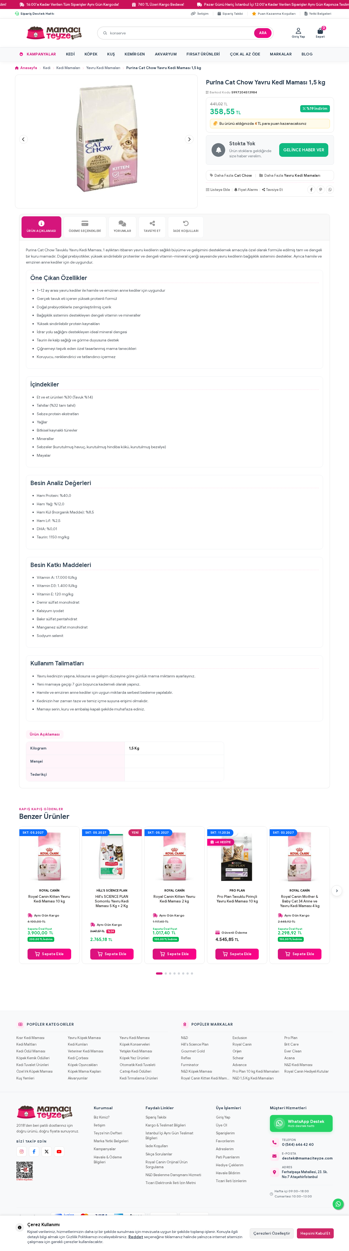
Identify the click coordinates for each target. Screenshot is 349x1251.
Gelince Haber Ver (303, 149)
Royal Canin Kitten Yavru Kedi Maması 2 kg (174, 899)
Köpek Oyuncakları (83, 1065)
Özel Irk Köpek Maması (34, 1071)
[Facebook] (311, 189)
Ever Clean (293, 1051)
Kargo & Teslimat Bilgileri (166, 1125)
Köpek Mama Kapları (84, 1071)
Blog (307, 54)
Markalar (280, 54)
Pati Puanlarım (228, 1157)
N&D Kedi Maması (298, 1065)
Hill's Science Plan (112, 890)
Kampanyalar (41, 54)
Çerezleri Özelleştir (271, 1233)
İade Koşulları (157, 1146)
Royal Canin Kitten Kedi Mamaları (205, 1078)
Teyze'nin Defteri (108, 1133)
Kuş (111, 54)
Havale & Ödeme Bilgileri (108, 1159)
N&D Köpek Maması (196, 1071)
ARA (263, 33)
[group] (106, 140)
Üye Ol (221, 1125)
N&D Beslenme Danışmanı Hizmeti (173, 1175)
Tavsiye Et (274, 189)
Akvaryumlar (78, 1078)
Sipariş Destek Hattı (37, 13)
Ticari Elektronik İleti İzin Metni (171, 1183)
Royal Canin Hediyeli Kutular (306, 1071)
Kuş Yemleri (25, 1078)
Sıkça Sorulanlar (159, 1154)
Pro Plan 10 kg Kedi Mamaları (256, 1071)
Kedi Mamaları (68, 68)
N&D (184, 1038)
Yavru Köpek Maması (84, 1038)
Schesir (238, 1058)
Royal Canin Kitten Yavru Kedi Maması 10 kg (49, 899)
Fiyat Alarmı (248, 189)
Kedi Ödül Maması (30, 1051)
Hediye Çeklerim (229, 1165)
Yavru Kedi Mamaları (103, 68)
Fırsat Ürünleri (203, 54)
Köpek (91, 54)
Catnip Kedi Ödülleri (135, 1071)
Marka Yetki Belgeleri (111, 1141)
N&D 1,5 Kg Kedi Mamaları (253, 1078)
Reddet (135, 1236)
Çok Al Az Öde (245, 54)
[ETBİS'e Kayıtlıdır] (24, 1171)
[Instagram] (21, 1151)
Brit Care (291, 1044)
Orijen (237, 1051)
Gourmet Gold (193, 1051)
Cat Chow (243, 175)
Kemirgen (135, 54)
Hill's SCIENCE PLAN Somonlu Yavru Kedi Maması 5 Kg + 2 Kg (112, 901)
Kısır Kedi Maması (30, 1038)
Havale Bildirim (228, 1173)
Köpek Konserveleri (135, 1044)
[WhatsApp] (330, 189)
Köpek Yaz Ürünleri (134, 1058)
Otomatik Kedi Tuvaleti (137, 1065)
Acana (289, 1058)
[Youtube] (59, 1151)
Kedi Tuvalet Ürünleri (32, 1065)
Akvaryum (166, 54)
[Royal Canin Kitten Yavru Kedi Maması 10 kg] (49, 857)
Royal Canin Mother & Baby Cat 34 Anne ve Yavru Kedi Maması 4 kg (300, 901)
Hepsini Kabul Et (315, 1233)
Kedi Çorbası (78, 1058)
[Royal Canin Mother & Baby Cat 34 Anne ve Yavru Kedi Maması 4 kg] (300, 857)
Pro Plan (237, 890)
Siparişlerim (225, 1133)
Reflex (186, 1058)
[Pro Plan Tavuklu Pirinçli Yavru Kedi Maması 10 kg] (237, 857)
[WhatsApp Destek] (338, 1204)
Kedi (70, 54)
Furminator (190, 1065)
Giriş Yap (223, 1117)
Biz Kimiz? (101, 1117)
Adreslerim (225, 1149)
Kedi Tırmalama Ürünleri (139, 1078)
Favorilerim (225, 1141)
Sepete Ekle (53, 954)
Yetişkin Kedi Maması (136, 1051)
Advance (239, 1065)
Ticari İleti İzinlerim (231, 1181)
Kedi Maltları (26, 1044)
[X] (46, 1151)
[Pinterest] (321, 189)
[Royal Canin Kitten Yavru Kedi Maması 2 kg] (174, 857)
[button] (23, 139)
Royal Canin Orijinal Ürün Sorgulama (167, 1164)
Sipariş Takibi (156, 1117)
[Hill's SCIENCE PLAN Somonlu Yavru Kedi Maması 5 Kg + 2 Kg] (112, 857)
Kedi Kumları (78, 1044)
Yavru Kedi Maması (135, 1038)
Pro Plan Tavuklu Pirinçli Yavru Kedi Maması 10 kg (237, 899)
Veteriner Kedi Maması (85, 1051)
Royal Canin (49, 890)
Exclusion (240, 1038)
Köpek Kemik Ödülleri (32, 1058)
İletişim (99, 1125)
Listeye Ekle (220, 189)
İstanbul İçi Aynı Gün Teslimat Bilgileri (169, 1135)
